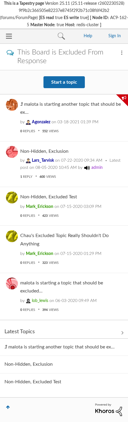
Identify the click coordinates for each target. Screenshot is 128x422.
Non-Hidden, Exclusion (44, 151)
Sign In (114, 36)
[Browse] (9, 36)
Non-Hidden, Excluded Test (48, 196)
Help (88, 36)
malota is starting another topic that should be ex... (61, 347)
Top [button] (8, 407)
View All (64, 333)
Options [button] (122, 52)
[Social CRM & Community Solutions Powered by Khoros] (108, 410)
